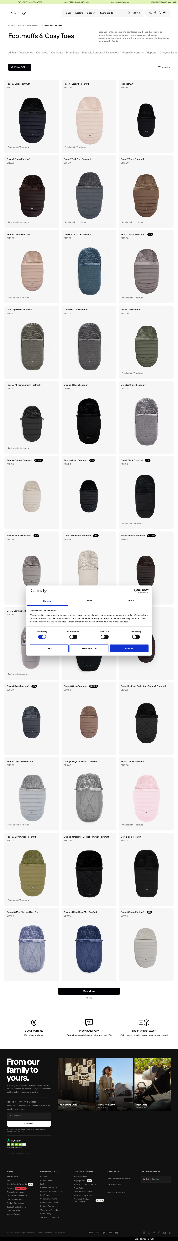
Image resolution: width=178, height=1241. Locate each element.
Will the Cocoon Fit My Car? (86, 1184)
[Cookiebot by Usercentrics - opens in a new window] (136, 591)
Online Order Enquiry (49, 1191)
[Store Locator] (155, 12)
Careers (16, 1188)
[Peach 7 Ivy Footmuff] (146, 342)
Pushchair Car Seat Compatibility (88, 1200)
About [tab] (131, 600)
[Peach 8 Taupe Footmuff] (146, 944)
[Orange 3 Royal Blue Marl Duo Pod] (89, 944)
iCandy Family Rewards (19, 1184)
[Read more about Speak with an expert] (144, 1028)
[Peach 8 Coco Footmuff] (89, 718)
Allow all (129, 648)
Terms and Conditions (49, 1217)
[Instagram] (144, 1232)
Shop (68, 13)
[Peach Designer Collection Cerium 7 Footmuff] (146, 718)
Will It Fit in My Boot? (83, 1195)
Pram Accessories (34, 26)
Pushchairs (20, 26)
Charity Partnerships (15, 1192)
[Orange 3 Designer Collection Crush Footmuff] (89, 869)
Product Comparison (15, 1203)
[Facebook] (154, 1232)
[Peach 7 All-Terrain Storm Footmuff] (31, 417)
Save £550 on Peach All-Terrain (58, 2)
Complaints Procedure (50, 1210)
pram (151, 38)
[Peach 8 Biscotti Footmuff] (31, 492)
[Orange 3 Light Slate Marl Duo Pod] (89, 793)
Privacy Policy (60, 1233)
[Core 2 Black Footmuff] (146, 492)
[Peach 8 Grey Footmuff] (31, 718)
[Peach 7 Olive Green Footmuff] (31, 869)
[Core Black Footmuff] (146, 869)
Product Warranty (47, 1206)
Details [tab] (89, 600)
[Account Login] (160, 13)
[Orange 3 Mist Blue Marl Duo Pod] (31, 944)
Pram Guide (79, 1188)
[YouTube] (164, 1232)
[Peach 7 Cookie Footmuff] (31, 266)
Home (10, 26)
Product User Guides (49, 1203)
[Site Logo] (18, 13)
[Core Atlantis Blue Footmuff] (89, 266)
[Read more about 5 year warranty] (34, 1028)
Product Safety (46, 1180)
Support (91, 13)
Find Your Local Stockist (17, 1196)
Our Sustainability (14, 1200)
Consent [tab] (47, 601)
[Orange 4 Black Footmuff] (89, 417)
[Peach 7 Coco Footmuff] (146, 191)
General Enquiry (47, 1188)
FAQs (42, 1184)
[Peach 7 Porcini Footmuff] (146, 266)
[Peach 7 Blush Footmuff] (146, 793)
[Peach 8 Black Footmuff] (89, 492)
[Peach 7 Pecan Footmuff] (31, 191)
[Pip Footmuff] (146, 116)
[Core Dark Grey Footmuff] (89, 342)
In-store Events (13, 1214)
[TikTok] (170, 1232)
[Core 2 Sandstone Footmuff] (89, 568)
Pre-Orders (45, 1195)
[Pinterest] (159, 1232)
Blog (9, 1180)
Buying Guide (106, 13)
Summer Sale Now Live (102, 2)
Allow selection (89, 648)
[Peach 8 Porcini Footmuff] (31, 568)
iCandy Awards (80, 1177)
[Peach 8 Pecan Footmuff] (146, 568)
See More (94, 991)
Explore (79, 13)
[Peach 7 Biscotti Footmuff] (89, 116)
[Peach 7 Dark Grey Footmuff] (89, 191)
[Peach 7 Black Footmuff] (31, 116)
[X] (149, 1233)
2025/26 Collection (15, 1207)
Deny (49, 648)
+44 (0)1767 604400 (116, 1192)
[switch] (73, 637)
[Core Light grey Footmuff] (146, 417)
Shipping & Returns (48, 1199)
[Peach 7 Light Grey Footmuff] (31, 793)
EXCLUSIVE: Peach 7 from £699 (145, 2)
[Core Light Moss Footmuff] (31, 342)
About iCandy (12, 1177)
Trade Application (14, 1210)
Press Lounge (46, 1214)
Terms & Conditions (45, 1233)
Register (28, 1124)
